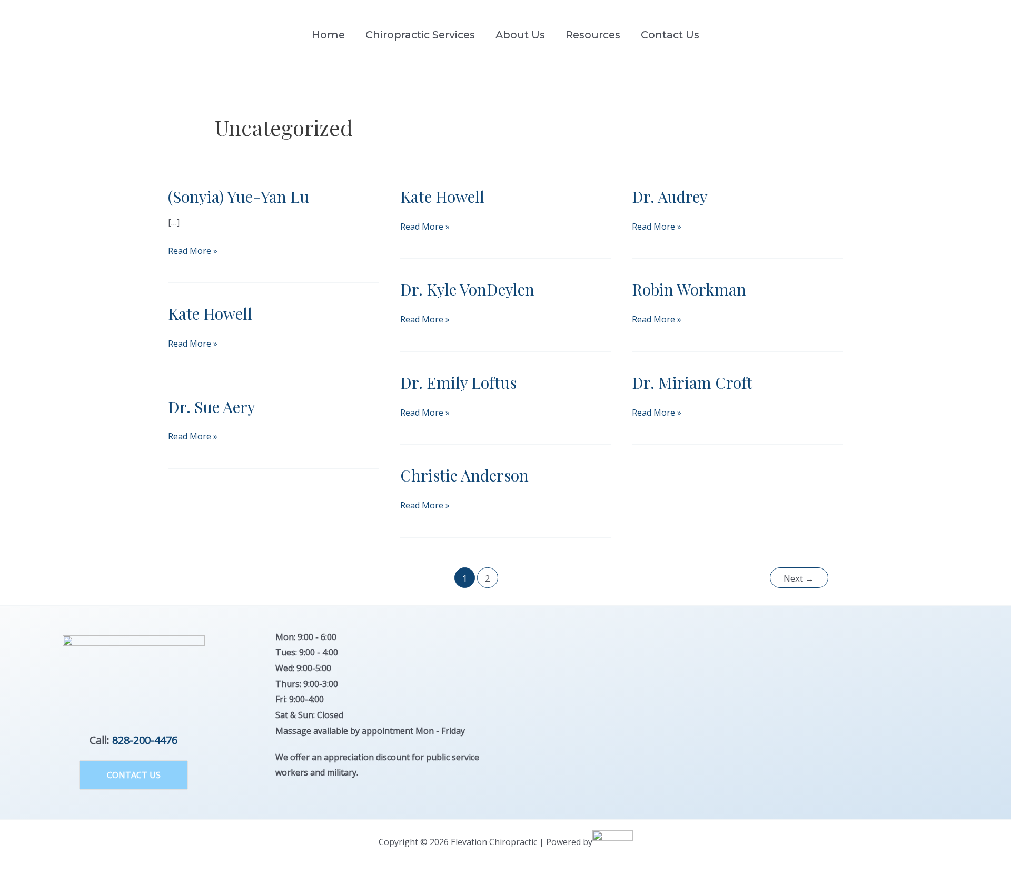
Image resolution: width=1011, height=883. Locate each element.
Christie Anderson (464, 475)
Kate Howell (442, 196)
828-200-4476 (144, 740)
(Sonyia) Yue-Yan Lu (238, 196)
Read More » (192, 251)
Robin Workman (689, 289)
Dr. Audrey (670, 196)
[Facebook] (973, 35)
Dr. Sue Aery (211, 406)
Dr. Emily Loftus (458, 382)
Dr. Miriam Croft (692, 382)
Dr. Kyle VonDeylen (467, 289)
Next (799, 578)
